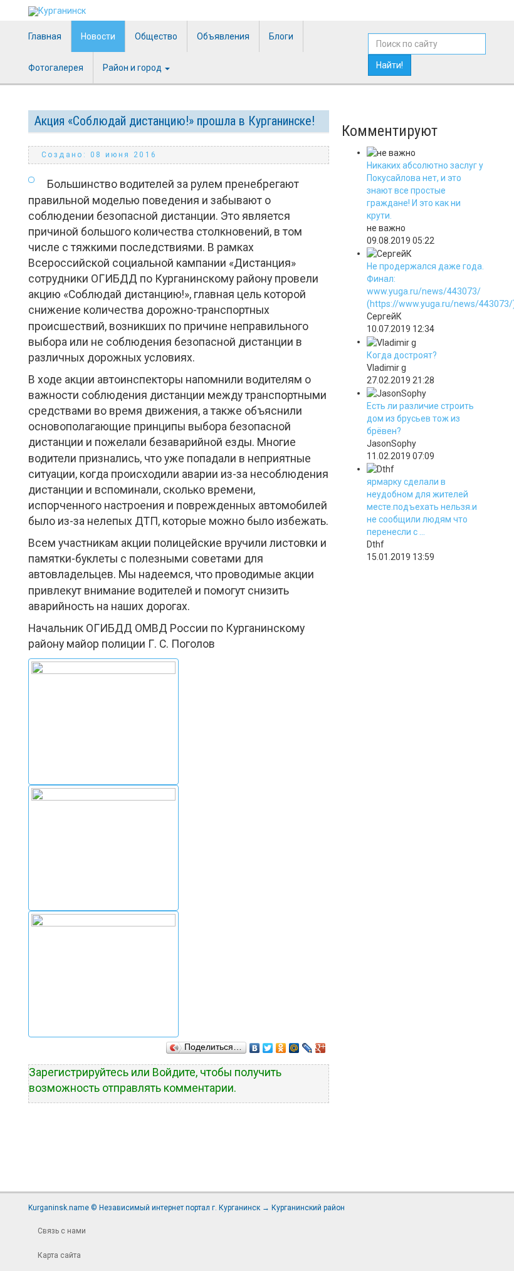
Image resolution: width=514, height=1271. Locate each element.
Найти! (389, 65)
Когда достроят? (402, 355)
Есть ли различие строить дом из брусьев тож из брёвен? (420, 418)
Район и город (133, 68)
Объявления (223, 36)
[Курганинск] (57, 11)
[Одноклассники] (281, 1045)
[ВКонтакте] (254, 1045)
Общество (156, 36)
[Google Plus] (320, 1045)
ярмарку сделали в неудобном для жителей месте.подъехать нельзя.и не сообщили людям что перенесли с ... (422, 507)
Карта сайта (59, 1255)
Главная (44, 36)
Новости (98, 36)
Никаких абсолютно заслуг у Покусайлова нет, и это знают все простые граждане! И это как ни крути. (425, 190)
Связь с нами (62, 1231)
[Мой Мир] (294, 1045)
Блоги (281, 36)
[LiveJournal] (307, 1045)
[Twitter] (268, 1045)
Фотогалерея (55, 68)
